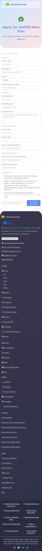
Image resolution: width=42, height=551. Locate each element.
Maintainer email (7, 104)
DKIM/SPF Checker (10, 255)
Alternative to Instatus (9, 432)
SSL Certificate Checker (11, 247)
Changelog (7, 327)
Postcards (7, 387)
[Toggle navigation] (4, 4)
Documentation (8, 348)
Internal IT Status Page (12, 524)
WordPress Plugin (9, 307)
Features (6, 292)
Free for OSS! (8, 322)
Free (4, 274)
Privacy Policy (6, 463)
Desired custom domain (9, 164)
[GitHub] (14, 547)
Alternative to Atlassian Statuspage (14, 427)
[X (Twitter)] (27, 547)
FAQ (4, 372)
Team (4, 284)
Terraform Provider (10, 312)
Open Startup (12, 228)
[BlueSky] (23, 547)
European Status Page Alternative (13, 422)
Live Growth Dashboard (11, 331)
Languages (7, 401)
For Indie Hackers (9, 392)
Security (6, 473)
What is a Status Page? (11, 367)
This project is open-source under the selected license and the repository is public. (20, 177)
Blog (5, 377)
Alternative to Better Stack (11, 442)
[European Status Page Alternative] (6, 223)
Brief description (8, 111)
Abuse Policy (8, 478)
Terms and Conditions (9, 458)
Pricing (5, 271)
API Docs (6, 317)
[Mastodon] (18, 547)
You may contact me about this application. (19, 193)
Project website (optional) (10, 84)
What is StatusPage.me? (31, 525)
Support (6, 353)
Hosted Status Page (32, 517)
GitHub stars (6, 129)
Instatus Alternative (32, 504)
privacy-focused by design (27, 228)
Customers (7, 302)
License (4, 76)
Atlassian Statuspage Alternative (12, 505)
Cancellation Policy (8, 483)
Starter (5, 281)
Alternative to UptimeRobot (11, 447)
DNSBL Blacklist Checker (12, 251)
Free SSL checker (12, 531)
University (7, 382)
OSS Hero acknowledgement (27, 181)
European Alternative (10, 406)
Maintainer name (7, 96)
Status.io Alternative (12, 511)
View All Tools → (7, 259)
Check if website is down (12, 518)
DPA (3, 492)
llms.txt (6, 336)
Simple (5, 277)
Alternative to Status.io (9, 437)
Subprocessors (7, 487)
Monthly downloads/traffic (11, 145)
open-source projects (17, 231)
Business (5, 287)
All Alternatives (7, 418)
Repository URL (7, 69)
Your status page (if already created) (14, 156)
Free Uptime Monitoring (31, 532)
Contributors (6, 137)
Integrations (7, 297)
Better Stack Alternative (31, 512)
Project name (7, 61)
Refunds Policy (7, 468)
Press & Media (8, 397)
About (5, 362)
